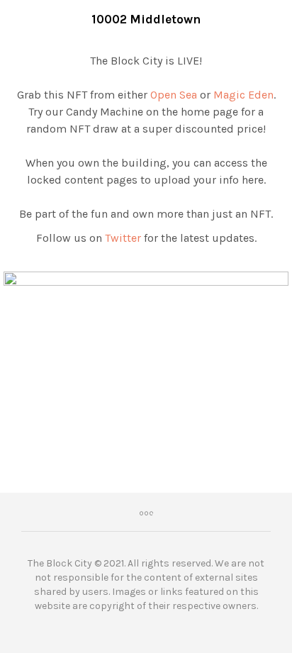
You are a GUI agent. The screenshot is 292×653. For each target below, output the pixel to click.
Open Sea (173, 94)
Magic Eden (243, 94)
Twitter (123, 238)
